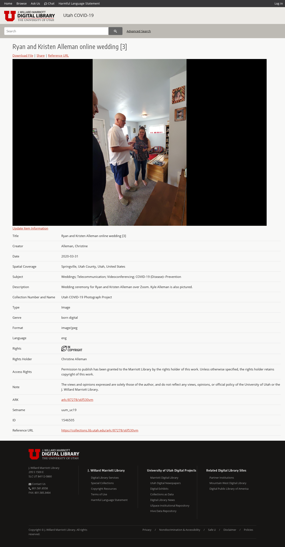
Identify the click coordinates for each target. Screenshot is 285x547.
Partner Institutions (221, 477)
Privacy (146, 530)
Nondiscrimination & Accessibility (179, 530)
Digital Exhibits (159, 489)
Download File (23, 55)
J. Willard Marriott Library (44, 468)
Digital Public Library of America (228, 489)
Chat (50, 3)
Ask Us (35, 3)
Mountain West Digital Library (227, 483)
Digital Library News (162, 500)
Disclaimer (229, 530)
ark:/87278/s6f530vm (77, 400)
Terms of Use (99, 494)
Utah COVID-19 (78, 15)
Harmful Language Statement (79, 3)
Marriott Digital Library (164, 477)
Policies (248, 530)
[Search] (115, 31)
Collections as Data (162, 494)
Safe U (212, 530)
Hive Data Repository (163, 511)
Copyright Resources (104, 489)
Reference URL (58, 55)
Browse (21, 3)
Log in (279, 3)
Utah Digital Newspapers (165, 483)
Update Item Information (30, 228)
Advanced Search (139, 31)
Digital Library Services (105, 477)
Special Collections (102, 483)
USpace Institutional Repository (169, 505)
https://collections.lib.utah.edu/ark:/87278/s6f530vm (99, 430)
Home (8, 3)
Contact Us (38, 484)
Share (41, 55)
